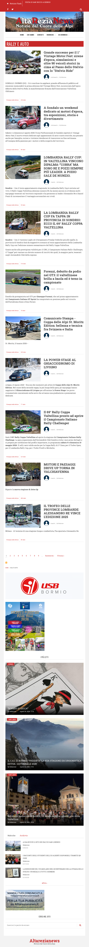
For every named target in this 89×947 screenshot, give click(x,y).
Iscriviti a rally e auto (6, 562)
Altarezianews (45, 941)
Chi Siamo (30, 35)
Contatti (40, 35)
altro (44, 883)
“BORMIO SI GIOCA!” (18, 708)
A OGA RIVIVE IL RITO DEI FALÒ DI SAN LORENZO (41, 842)
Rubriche (50, 35)
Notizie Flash (15, 3)
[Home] (44, 22)
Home (22, 35)
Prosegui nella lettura (13, 100)
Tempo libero (12, 719)
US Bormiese (63, 35)
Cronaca (10, 664)
